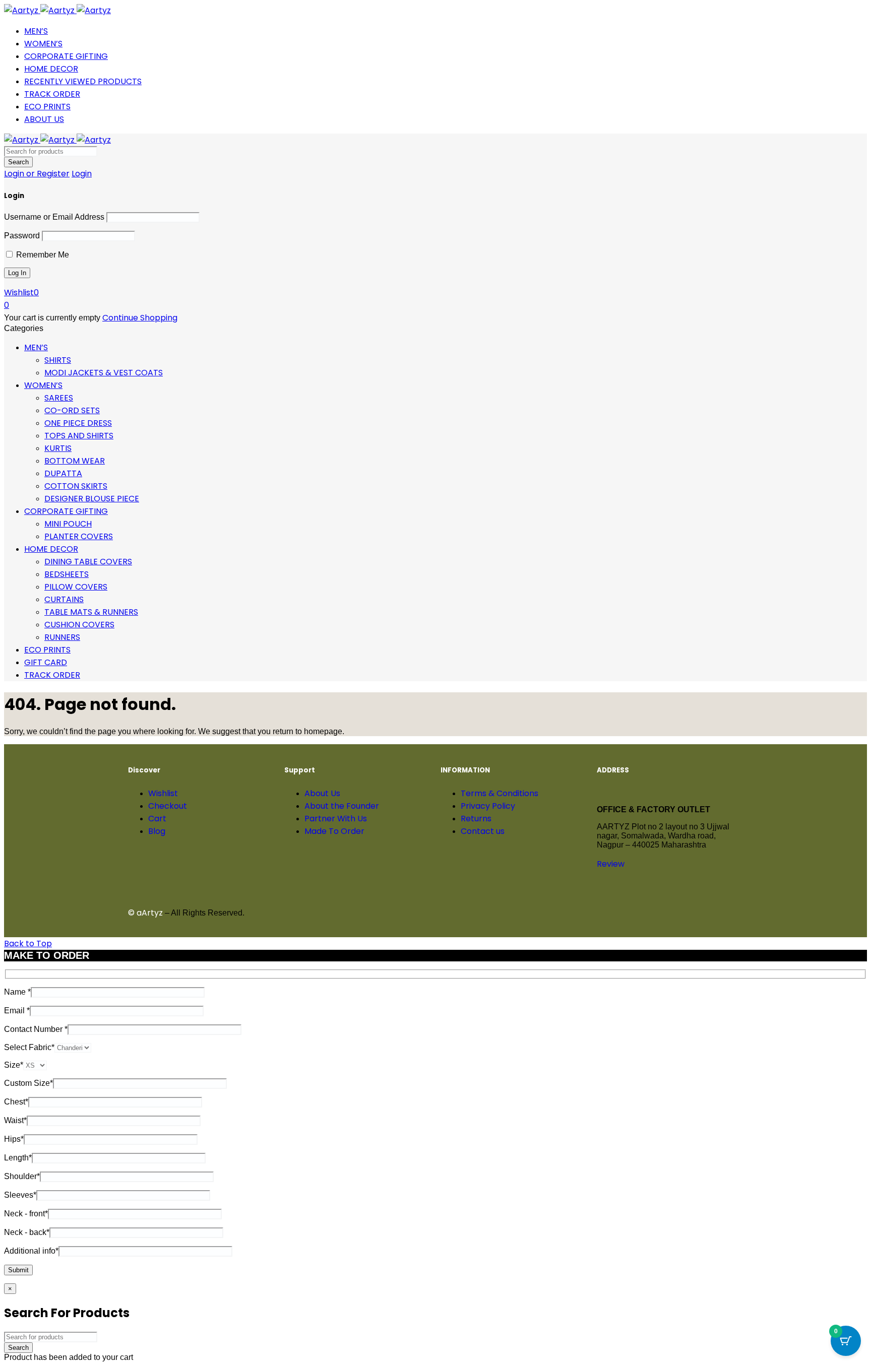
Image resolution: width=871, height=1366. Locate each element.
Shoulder (22, 1176)
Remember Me (41, 254)
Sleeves (20, 1195)
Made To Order (334, 831)
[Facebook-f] (453, 911)
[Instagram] (507, 911)
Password (22, 235)
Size (13, 1065)
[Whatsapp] (562, 911)
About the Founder (341, 806)
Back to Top (28, 943)
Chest (16, 1101)
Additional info (31, 1251)
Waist (15, 1120)
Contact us (483, 831)
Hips (14, 1139)
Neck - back (26, 1232)
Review (611, 864)
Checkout (167, 806)
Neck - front (26, 1213)
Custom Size (28, 1083)
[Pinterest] (534, 911)
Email (17, 1010)
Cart (157, 818)
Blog (156, 831)
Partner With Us (335, 818)
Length (18, 1157)
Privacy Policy (488, 806)
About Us (322, 793)
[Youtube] (480, 911)
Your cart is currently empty (52, 317)
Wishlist (163, 793)
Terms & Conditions (499, 793)
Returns (476, 818)
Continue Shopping (139, 317)
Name (17, 992)
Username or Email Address (54, 217)
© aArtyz (145, 913)
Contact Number (36, 1029)
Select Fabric (29, 1047)
